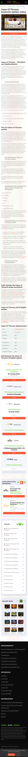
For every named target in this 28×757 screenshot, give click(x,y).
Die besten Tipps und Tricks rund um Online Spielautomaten (11, 707)
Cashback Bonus (5, 655)
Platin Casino (17, 404)
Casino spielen (22, 257)
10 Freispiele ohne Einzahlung (11, 557)
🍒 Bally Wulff (4, 682)
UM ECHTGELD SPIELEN (14, 33)
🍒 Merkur (3, 676)
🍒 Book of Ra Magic (6, 693)
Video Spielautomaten (19, 329)
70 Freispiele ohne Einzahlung (8, 661)
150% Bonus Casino (8, 576)
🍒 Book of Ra (4, 688)
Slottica (15, 459)
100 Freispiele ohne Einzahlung (8, 658)
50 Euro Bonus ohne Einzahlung (11, 572)
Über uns (3, 714)
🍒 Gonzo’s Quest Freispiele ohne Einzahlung (11, 544)
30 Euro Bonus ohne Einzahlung (11, 561)
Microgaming (17, 332)
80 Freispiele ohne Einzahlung (11, 554)
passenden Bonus (5, 321)
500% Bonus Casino (8, 590)
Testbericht (14, 415)
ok (18, 754)
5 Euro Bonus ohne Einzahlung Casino (10, 667)
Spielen (14, 380)
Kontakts (3, 716)
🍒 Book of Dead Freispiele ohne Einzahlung (11, 529)
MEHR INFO (11, 754)
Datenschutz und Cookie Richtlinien (10, 711)
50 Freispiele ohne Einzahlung (11, 568)
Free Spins (12, 232)
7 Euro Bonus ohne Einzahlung (11, 565)
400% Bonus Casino (8, 586)
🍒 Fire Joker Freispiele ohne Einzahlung (10, 539)
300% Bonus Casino (8, 583)
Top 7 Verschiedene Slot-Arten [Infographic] (11, 702)
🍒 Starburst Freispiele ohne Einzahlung (10, 534)
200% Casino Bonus (8, 579)
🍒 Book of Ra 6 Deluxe (6, 690)
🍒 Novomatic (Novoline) (7, 685)
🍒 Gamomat (4, 679)
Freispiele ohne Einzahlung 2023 (9, 652)
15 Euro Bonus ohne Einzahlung (9, 664)
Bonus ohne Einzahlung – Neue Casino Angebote (13, 649)
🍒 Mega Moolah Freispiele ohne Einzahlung (11, 549)
